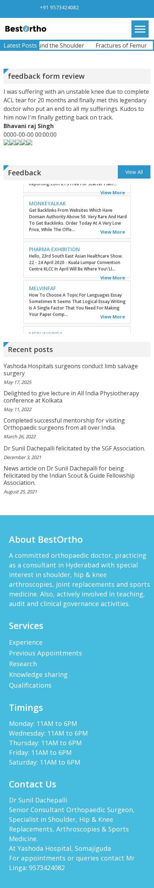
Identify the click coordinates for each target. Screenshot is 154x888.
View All (134, 172)
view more (112, 221)
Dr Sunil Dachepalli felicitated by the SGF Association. (74, 448)
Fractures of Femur (117, 45)
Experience (26, 642)
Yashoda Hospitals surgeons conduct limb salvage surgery (71, 369)
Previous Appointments (45, 653)
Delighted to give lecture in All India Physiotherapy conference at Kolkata (71, 397)
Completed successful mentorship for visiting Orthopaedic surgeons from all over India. (64, 424)
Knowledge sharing (38, 674)
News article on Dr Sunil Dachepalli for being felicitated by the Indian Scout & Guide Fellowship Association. (69, 475)
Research (23, 663)
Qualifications (30, 685)
